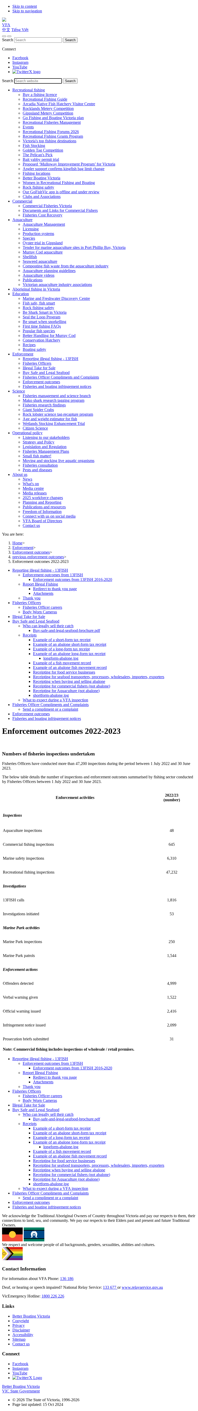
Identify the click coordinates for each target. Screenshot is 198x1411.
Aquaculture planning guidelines (49, 270)
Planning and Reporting (42, 502)
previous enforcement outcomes (38, 557)
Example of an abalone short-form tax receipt (69, 644)
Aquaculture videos (38, 275)
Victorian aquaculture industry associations (57, 284)
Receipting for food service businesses (64, 672)
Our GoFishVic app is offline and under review (61, 192)
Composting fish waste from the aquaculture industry (66, 266)
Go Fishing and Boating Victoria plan (53, 118)
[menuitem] (104, 584)
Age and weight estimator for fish (50, 419)
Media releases (35, 493)
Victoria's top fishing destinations (49, 141)
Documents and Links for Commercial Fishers (60, 210)
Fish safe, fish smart (39, 303)
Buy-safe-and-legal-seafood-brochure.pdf (66, 630)
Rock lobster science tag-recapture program (58, 414)
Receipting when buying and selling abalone (69, 681)
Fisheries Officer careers (42, 607)
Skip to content (24, 6)
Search (7, 40)
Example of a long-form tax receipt (61, 649)
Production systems (38, 233)
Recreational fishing (28, 90)
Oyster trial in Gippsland (43, 243)
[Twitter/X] (26, 71)
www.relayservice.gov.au (142, 1287)
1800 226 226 (53, 1296)
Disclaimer (21, 1330)
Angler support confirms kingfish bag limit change (63, 169)
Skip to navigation (27, 11)
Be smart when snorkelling (44, 321)
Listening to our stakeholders (46, 437)
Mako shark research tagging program (53, 400)
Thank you (31, 598)
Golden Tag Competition (43, 150)
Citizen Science (35, 428)
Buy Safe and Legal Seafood (46, 372)
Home (17, 543)
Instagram (20, 62)
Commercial (22, 201)
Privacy (18, 1325)
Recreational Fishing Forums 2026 (51, 131)
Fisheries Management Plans (46, 451)
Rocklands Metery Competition (48, 108)
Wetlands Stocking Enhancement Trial (54, 423)
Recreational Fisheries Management (52, 122)
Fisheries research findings (44, 405)
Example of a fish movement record (62, 663)
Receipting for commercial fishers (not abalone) (71, 686)
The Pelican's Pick (38, 155)
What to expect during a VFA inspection (55, 700)
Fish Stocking (34, 145)
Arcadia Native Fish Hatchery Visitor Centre (59, 104)
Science (18, 391)
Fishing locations (36, 173)
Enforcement (22, 354)
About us (19, 474)
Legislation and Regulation (45, 447)
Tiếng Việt (19, 30)
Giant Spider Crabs (38, 409)
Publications (33, 280)
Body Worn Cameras (40, 612)
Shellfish (30, 257)
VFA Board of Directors (42, 521)
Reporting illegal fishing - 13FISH (50, 358)
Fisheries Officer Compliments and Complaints (61, 377)
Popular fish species (39, 331)
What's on (31, 484)
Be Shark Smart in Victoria (45, 312)
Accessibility (22, 1334)
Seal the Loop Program (41, 317)
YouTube (19, 67)
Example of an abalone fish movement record (70, 667)
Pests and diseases (37, 470)
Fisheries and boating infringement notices (57, 386)
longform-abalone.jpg (60, 658)
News (27, 479)
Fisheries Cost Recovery (42, 215)
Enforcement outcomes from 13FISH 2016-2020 (72, 579)
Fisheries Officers (37, 363)
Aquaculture (22, 219)
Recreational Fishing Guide (45, 99)
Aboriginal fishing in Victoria (36, 289)
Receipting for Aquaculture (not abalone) (66, 691)
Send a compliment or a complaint (50, 709)
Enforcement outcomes (41, 382)
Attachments (43, 593)
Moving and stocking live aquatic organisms (58, 460)
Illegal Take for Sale (39, 368)
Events (28, 127)
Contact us (31, 525)
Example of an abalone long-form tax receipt (69, 653)
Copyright (20, 1321)
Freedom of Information (42, 511)
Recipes (29, 345)
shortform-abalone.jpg (51, 695)
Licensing (31, 229)
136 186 (66, 1278)
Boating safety (34, 349)
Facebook (20, 58)
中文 (6, 30)
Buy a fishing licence (40, 94)
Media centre (33, 488)
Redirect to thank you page (55, 589)
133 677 (110, 1287)
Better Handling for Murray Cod (49, 335)
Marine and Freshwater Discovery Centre (56, 298)
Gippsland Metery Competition (48, 113)
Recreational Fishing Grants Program (53, 136)
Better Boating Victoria (41, 178)
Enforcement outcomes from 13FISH (53, 575)
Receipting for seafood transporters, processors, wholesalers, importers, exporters (98, 677)
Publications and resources (44, 507)
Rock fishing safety (38, 187)
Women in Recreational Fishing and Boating (59, 182)
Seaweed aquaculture (40, 261)
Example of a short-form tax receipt (61, 640)
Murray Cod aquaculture (43, 252)
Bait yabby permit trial (41, 159)
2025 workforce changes (43, 497)
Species (29, 238)
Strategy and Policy (38, 442)
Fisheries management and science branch (57, 396)
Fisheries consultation (40, 465)
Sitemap (19, 1339)
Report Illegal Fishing (40, 584)
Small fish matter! (37, 456)
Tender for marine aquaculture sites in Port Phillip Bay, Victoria (74, 247)
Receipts (30, 635)
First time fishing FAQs (42, 326)
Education (20, 294)
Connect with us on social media (49, 516)
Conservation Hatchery (41, 340)
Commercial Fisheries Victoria (47, 206)
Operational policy (27, 433)
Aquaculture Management (44, 224)
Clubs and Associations (42, 196)
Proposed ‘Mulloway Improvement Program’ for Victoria (69, 164)
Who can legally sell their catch (48, 626)
